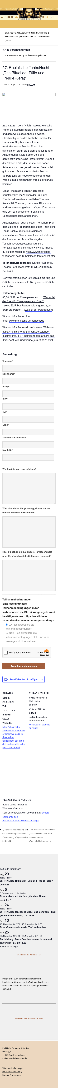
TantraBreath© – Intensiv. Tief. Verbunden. (23, 927)
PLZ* (5, 399)
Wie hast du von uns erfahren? (19, 469)
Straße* (6, 386)
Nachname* (8, 373)
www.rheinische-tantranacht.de (26, 320)
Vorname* (7, 361)
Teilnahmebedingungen (12, 1068)
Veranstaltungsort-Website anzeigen (20, 820)
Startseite (10, 33)
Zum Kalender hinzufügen (24, 679)
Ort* (4, 412)
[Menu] (54, 4)
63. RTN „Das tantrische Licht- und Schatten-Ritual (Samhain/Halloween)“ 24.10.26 (28, 913)
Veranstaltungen (26, 33)
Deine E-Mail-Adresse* (14, 437)
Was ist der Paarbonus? (38, 309)
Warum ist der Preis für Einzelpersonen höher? (28, 299)
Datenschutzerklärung (12, 1071)
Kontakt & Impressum (11, 1075)
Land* (5, 424)
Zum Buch (6, 989)
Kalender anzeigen (9, 946)
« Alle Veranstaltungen (16, 49)
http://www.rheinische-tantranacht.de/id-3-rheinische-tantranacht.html (28, 254)
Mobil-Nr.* (7, 450)
